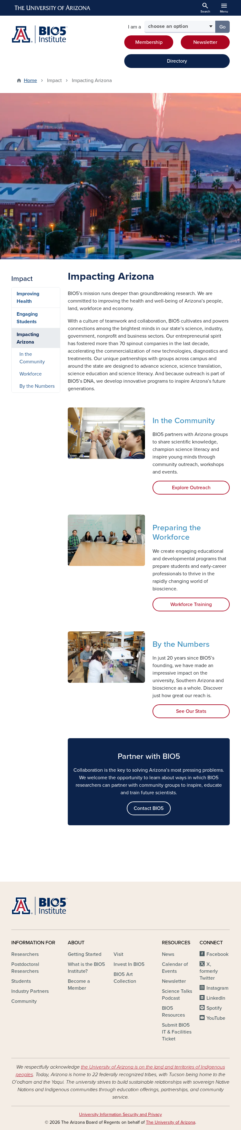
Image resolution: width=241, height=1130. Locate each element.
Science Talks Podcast (177, 994)
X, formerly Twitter (209, 971)
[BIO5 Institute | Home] (39, 34)
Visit (118, 954)
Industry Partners (30, 991)
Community (24, 1001)
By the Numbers (37, 386)
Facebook (217, 954)
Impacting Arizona (28, 338)
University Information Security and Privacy (120, 1114)
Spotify (214, 1008)
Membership (149, 42)
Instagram (217, 988)
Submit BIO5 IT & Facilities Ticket (176, 1032)
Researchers (25, 954)
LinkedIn (215, 998)
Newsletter (205, 42)
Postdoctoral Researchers (25, 967)
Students (21, 981)
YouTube (215, 1018)
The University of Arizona (170, 1122)
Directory (177, 61)
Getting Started (84, 954)
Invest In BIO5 (129, 964)
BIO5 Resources (173, 1011)
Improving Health (28, 297)
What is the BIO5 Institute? (86, 967)
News (168, 954)
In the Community (32, 358)
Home (30, 80)
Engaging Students (27, 318)
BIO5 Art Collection (125, 977)
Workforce (30, 374)
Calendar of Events (175, 967)
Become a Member (79, 984)
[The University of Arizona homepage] (53, 8)
